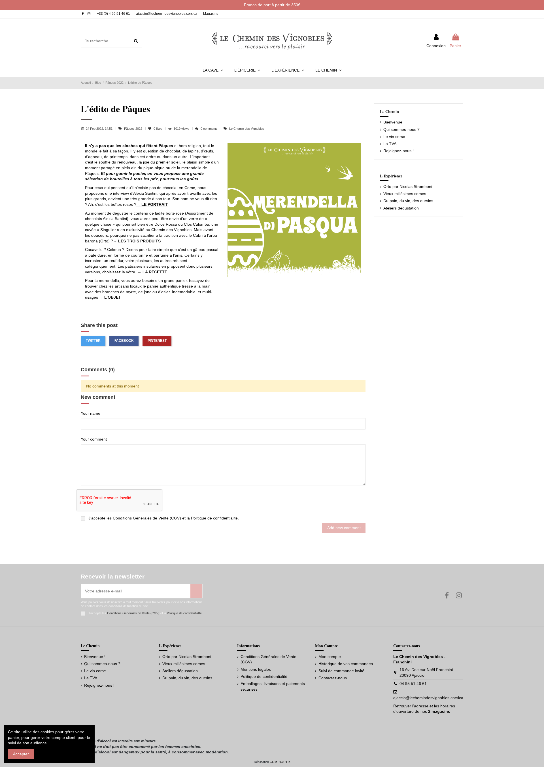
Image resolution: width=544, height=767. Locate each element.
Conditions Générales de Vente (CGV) (147, 518)
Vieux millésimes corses (404, 193)
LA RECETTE (154, 272)
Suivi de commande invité (341, 670)
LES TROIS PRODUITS (139, 241)
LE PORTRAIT (154, 204)
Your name (90, 413)
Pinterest (157, 341)
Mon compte (329, 656)
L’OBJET (112, 297)
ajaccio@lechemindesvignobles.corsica (167, 14)
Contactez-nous (332, 678)
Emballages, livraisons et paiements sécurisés (273, 686)
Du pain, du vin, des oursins (408, 200)
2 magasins (439, 711)
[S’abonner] (196, 591)
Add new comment (344, 527)
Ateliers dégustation (401, 208)
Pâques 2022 (133, 128)
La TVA (389, 143)
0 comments (209, 128)
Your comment (94, 439)
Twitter (93, 341)
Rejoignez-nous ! (398, 150)
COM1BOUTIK (280, 762)
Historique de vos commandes (345, 663)
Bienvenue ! (394, 122)
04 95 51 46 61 (413, 683)
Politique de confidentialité (214, 518)
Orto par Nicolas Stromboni (407, 186)
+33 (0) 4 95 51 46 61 (114, 14)
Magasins (210, 14)
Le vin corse (394, 136)
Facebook (124, 341)
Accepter (21, 754)
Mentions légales (256, 669)
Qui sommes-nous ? (401, 129)
